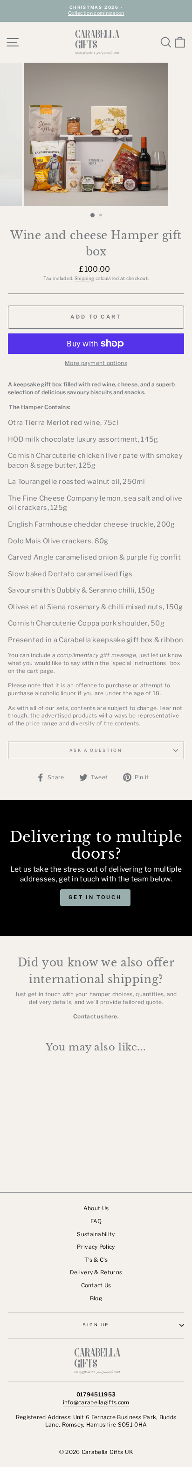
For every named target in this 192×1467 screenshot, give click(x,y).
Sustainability (96, 1234)
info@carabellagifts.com (96, 1402)
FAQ (96, 1221)
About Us (96, 1208)
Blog (96, 1298)
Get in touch (95, 897)
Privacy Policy (96, 1247)
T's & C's (96, 1260)
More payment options (96, 363)
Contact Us (96, 1285)
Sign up (96, 1324)
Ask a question (96, 750)
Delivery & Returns (96, 1272)
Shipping (84, 278)
